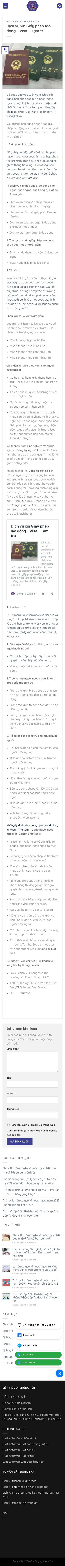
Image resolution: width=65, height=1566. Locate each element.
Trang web (13, 1109)
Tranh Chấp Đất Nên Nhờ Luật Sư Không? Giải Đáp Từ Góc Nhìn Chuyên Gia (30, 1213)
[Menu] (5, 6)
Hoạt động (9, 1356)
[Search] (59, 6)
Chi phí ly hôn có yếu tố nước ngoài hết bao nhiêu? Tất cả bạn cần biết (29, 1170)
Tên (9, 1077)
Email (11, 1093)
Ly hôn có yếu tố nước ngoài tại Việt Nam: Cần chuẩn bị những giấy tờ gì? (31, 1192)
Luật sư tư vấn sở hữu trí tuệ (19, 1438)
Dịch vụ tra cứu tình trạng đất (20, 1503)
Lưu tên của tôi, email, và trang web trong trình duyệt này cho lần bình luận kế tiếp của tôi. (32, 1129)
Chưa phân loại (11, 1324)
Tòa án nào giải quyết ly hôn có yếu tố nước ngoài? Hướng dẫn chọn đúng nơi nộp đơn (29, 1181)
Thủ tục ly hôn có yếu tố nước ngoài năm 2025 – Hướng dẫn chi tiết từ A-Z (32, 1202)
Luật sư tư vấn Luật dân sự (18, 1450)
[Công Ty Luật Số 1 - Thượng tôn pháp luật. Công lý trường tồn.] (32, 6)
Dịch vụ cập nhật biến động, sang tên (25, 1486)
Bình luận (13, 1048)
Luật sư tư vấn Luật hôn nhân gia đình (25, 1444)
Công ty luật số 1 (43, 1561)
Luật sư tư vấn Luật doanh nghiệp (23, 1461)
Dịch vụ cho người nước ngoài (23, 21)
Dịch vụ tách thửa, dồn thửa (19, 1481)
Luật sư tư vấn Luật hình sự (18, 1455)
